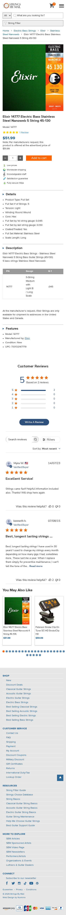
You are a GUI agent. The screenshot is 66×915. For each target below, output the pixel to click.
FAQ (8, 737)
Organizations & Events (19, 860)
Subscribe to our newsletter (21, 878)
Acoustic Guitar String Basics (21, 808)
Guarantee (8, 890)
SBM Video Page (15, 847)
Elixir (43, 31)
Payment (10, 746)
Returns (10, 768)
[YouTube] (31, 884)
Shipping (11, 742)
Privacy (19, 890)
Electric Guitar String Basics (21, 812)
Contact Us (12, 733)
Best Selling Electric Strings (21, 715)
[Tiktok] (25, 884)
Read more (35, 566)
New (8, 680)
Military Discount (15, 759)
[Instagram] (19, 884)
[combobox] (46, 448)
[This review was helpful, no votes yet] (50, 506)
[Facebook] (7, 884)
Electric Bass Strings (25, 31)
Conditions (31, 890)
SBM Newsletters (15, 852)
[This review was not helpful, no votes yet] (56, 506)
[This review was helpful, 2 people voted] (50, 580)
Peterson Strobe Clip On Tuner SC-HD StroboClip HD (47, 630)
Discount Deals (14, 685)
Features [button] (12, 328)
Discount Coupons (16, 755)
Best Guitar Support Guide (20, 825)
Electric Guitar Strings (18, 698)
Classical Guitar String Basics (21, 803)
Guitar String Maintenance (20, 816)
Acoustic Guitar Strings (18, 693)
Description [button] (14, 248)
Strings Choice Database (19, 794)
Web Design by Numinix (14, 898)
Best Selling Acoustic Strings (21, 711)
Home (6, 31)
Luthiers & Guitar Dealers (20, 865)
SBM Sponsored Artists (18, 843)
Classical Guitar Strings (18, 689)
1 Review (24, 132)
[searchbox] (19, 439)
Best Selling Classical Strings (21, 707)
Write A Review (34, 422)
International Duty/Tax (18, 772)
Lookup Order (13, 777)
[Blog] (37, 884)
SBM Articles (13, 838)
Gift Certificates (14, 764)
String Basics (13, 799)
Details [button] (11, 194)
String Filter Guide (16, 790)
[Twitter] (13, 884)
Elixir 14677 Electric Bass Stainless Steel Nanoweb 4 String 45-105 (16, 630)
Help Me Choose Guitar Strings (23, 821)
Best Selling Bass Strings (19, 720)
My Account (12, 751)
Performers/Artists (16, 856)
